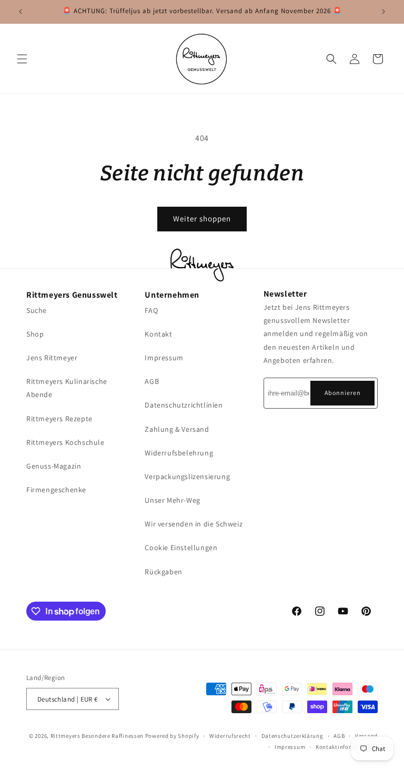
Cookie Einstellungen (181, 547)
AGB (152, 381)
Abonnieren (343, 393)
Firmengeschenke (56, 489)
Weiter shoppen (202, 219)
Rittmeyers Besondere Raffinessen (97, 735)
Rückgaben (163, 571)
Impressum (164, 357)
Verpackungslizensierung (187, 476)
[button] (22, 58)
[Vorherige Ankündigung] (20, 11)
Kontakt (158, 334)
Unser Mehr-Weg (172, 500)
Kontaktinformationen (347, 746)
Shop (35, 334)
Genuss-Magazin (53, 466)
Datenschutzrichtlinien (184, 405)
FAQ (151, 310)
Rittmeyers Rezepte (59, 418)
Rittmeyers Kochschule (65, 442)
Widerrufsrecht (230, 735)
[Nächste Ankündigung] (383, 11)
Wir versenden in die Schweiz (194, 524)
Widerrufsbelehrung (179, 453)
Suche (36, 310)
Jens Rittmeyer (51, 357)
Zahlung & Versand (177, 429)
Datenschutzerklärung (292, 735)
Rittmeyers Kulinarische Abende (66, 388)
